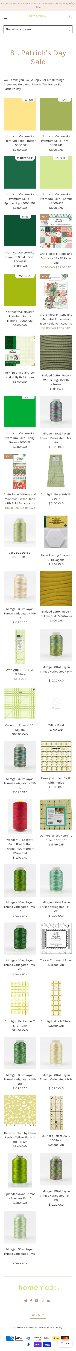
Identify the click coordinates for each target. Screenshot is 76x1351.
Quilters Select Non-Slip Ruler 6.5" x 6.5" (56, 814)
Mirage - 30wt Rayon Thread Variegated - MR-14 (20, 587)
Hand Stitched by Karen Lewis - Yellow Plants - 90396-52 (20, 1111)
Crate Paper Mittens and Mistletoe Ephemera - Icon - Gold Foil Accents (56, 291)
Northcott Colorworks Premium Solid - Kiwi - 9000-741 (56, 114)
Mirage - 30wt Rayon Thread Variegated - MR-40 (56, 412)
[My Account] (4, 17)
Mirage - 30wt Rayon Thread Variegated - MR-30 (20, 1053)
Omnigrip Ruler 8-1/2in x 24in (56, 471)
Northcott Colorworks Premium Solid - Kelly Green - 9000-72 (20, 412)
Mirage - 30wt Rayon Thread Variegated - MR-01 (56, 645)
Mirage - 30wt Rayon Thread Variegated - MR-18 (56, 1053)
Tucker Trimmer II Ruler (56, 938)
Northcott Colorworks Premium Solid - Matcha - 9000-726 (20, 290)
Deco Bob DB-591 (20, 530)
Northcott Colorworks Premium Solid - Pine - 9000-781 (20, 230)
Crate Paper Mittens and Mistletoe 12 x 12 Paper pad (56, 231)
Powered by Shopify (50, 1327)
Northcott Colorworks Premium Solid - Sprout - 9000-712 (56, 172)
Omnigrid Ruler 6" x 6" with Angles (56, 757)
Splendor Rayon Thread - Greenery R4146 (20, 1170)
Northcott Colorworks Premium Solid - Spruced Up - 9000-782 (20, 172)
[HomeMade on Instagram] (42, 1300)
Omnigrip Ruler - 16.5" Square (20, 703)
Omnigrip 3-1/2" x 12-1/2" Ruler (20, 646)
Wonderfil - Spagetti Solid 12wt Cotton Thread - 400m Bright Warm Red (20, 816)
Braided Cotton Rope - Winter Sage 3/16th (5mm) (56, 352)
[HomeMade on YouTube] (36, 1300)
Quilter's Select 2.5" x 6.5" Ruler (56, 1112)
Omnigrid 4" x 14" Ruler (56, 998)
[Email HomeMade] (48, 1300)
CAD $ (36, 1314)
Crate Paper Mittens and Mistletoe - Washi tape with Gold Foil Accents (20, 471)
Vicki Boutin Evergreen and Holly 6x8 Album (20, 351)
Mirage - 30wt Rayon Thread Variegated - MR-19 (20, 1227)
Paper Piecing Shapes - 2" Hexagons (56, 532)
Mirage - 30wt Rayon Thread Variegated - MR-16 (20, 880)
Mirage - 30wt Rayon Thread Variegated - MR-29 (56, 1169)
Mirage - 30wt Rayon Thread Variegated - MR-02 (56, 880)
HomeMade (30, 1327)
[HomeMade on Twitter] (26, 1300)
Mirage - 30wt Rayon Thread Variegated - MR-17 (20, 757)
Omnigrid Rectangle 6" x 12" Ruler (20, 998)
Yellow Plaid (56, 703)
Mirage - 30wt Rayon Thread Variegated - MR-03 (20, 938)
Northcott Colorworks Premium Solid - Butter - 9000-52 (20, 114)
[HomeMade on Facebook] (31, 1300)
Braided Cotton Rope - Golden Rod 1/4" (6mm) (56, 588)
